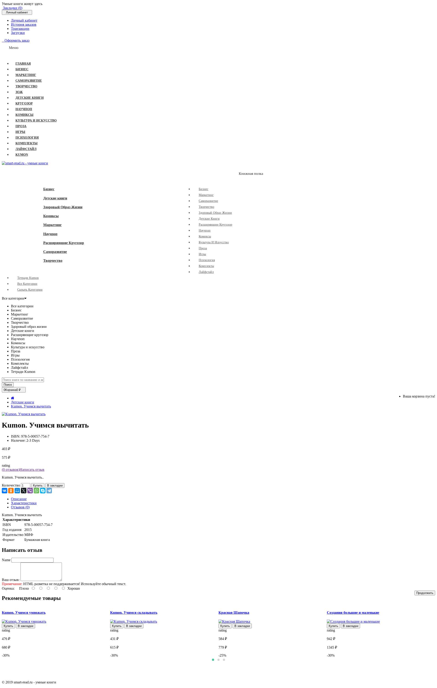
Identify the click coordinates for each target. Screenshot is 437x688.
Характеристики (24, 503)
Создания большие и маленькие (353, 612)
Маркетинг (52, 225)
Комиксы (51, 216)
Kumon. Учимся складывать (133, 612)
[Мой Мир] (17, 490)
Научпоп (50, 234)
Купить (38, 485)
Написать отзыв (32, 469)
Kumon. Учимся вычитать (31, 406)
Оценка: (8, 588)
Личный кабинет (24, 20)
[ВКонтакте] (4, 490)
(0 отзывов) (11, 469)
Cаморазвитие (55, 252)
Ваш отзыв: (11, 580)
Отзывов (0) (20, 507)
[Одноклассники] (11, 490)
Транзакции (20, 29)
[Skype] (43, 490)
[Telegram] (49, 490)
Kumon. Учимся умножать (24, 612)
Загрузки (18, 33)
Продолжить (424, 593)
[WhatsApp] (36, 490)
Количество (11, 485)
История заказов (23, 24)
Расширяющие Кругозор (63, 243)
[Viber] (30, 490)
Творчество (52, 260)
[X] (23, 490)
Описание (19, 499)
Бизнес (48, 189)
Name (6, 560)
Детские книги (55, 198)
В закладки (55, 485)
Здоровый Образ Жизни (62, 207)
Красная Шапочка (233, 612)
